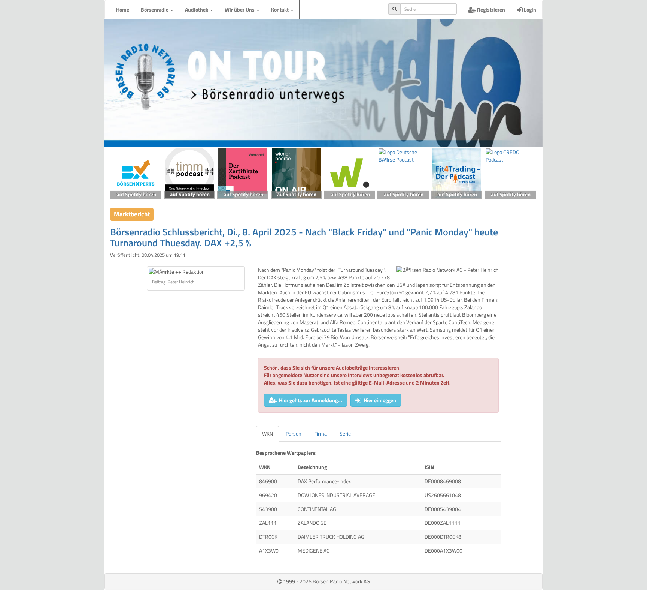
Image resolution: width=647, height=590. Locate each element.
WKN (267, 433)
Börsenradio (155, 9)
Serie (345, 433)
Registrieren (490, 9)
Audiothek (197, 9)
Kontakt (280, 9)
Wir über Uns (240, 9)
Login (529, 9)
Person (293, 433)
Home (122, 9)
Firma (320, 433)
